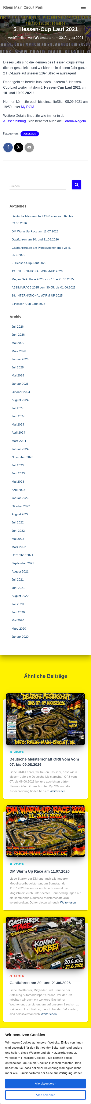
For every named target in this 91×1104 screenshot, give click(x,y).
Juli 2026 (18, 326)
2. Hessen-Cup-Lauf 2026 (29, 263)
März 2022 (19, 547)
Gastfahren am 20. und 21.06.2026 (35, 239)
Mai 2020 (18, 620)
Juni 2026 (18, 334)
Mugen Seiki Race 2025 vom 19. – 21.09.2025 (43, 279)
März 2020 (19, 628)
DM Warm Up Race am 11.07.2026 (35, 231)
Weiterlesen (58, 791)
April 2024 (18, 432)
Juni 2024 (18, 416)
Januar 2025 (20, 383)
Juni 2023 (18, 473)
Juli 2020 (18, 604)
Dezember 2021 (22, 555)
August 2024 (20, 400)
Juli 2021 (18, 579)
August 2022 (20, 514)
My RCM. (28, 107)
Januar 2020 (20, 636)
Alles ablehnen (45, 1095)
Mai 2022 (18, 538)
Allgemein (29, 134)
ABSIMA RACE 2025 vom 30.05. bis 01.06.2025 (44, 287)
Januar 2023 (20, 498)
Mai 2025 (18, 375)
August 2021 (20, 571)
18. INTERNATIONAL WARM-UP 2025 (37, 295)
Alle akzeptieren (45, 1083)
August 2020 (20, 595)
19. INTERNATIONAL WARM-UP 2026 (37, 271)
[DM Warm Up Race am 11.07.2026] (45, 831)
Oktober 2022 (21, 506)
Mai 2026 (18, 343)
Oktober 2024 (21, 392)
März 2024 (19, 440)
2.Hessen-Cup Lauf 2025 (28, 303)
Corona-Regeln (74, 121)
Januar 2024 (20, 449)
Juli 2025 (18, 367)
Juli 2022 (18, 522)
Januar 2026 (20, 359)
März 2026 (19, 351)
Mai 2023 (18, 481)
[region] (45, 1066)
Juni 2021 (18, 587)
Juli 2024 (18, 408)
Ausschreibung (14, 121)
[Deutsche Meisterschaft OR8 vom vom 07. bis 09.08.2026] (45, 719)
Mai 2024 (18, 424)
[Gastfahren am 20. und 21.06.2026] (45, 942)
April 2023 (18, 490)
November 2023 (22, 457)
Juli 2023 (18, 465)
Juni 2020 (18, 612)
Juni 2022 (18, 530)
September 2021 (23, 563)
